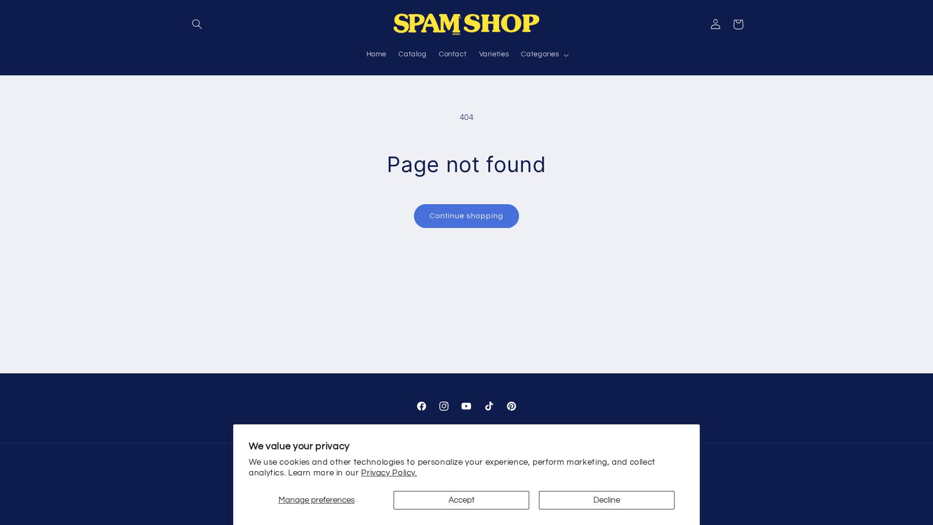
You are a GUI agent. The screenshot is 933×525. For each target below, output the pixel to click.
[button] (197, 24)
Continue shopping (467, 216)
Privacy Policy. (388, 473)
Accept (462, 500)
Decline (606, 500)
